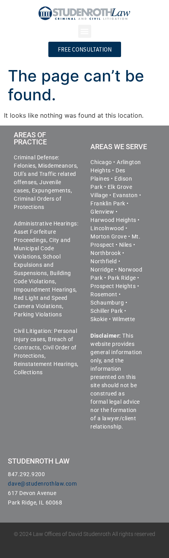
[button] (84, 31)
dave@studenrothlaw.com (42, 483)
